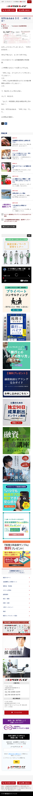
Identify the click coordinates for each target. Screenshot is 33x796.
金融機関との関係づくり (10, 581)
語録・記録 (6, 603)
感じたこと (6, 26)
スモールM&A (7, 590)
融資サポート (7, 577)
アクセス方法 (17, 712)
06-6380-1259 (14, 692)
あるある (15, 26)
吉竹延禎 (5, 28)
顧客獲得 (5, 594)
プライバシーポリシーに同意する (15, 758)
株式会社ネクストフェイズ (11, 793)
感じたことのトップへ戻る (9, 226)
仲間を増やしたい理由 (18, 193)
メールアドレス (16, 746)
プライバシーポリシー (14, 754)
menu (29, 1)
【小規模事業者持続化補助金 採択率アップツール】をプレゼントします (17, 220)
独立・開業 (6, 598)
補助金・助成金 (7, 586)
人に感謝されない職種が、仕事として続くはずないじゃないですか (21, 180)
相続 (4, 611)
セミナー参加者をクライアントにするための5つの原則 (17, 215)
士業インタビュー (8, 607)
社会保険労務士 (23, 26)
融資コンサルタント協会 (10, 615)
